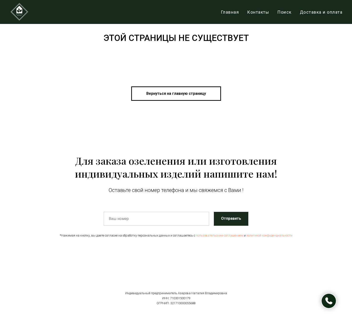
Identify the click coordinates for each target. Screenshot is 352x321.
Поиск (284, 12)
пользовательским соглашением (219, 235)
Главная (230, 12)
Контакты (258, 12)
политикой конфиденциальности (269, 235)
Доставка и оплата (321, 12)
